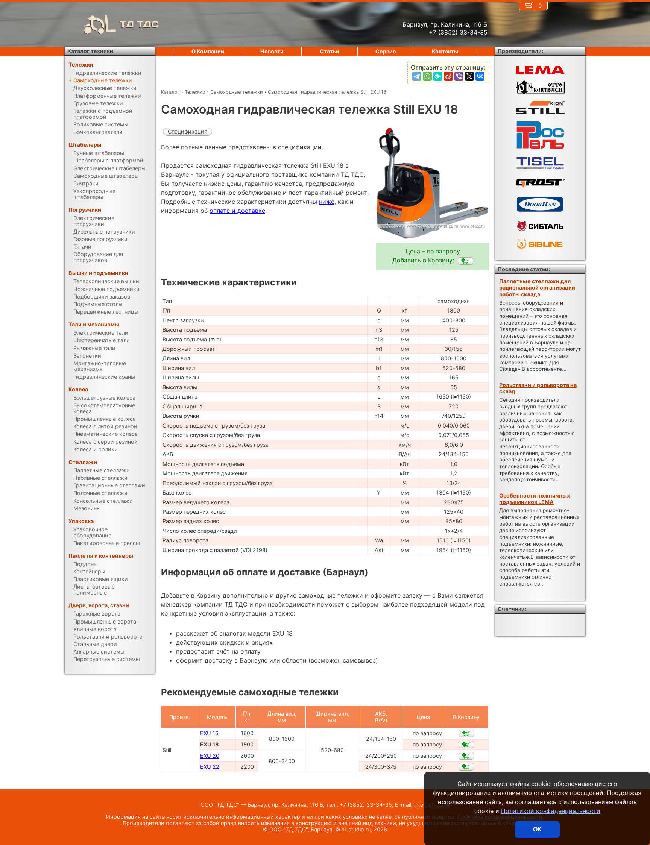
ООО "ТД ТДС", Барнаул (300, 829)
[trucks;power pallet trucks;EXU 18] (465, 261)
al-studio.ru (356, 829)
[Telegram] (416, 76)
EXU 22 (209, 766)
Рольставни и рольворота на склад (538, 388)
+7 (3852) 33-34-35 (366, 804)
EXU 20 (209, 755)
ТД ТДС (139, 24)
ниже (326, 201)
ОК (537, 829)
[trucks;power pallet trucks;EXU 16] (466, 733)
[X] (469, 76)
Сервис (385, 51)
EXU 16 (209, 733)
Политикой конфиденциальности (550, 811)
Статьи (329, 51)
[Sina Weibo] (448, 76)
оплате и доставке (237, 210)
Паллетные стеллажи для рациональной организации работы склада (537, 287)
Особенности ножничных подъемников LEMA (534, 498)
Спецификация (187, 131)
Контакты (445, 51)
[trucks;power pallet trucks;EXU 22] (466, 767)
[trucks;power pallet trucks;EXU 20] (466, 756)
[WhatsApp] (427, 76)
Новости (272, 51)
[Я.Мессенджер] (437, 76)
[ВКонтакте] (479, 76)
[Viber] (458, 76)
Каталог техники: (91, 51)
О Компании (207, 51)
